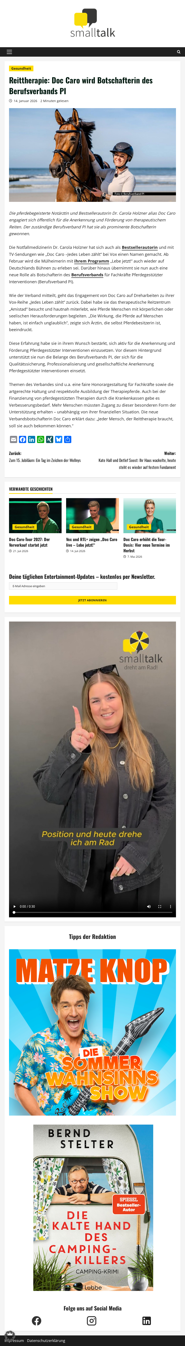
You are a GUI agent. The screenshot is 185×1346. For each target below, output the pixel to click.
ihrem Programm (91, 261)
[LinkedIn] (146, 1320)
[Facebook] (36, 1320)
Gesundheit (21, 68)
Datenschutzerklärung (46, 1340)
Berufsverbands (87, 274)
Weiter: (137, 460)
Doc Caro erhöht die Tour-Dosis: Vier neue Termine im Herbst (146, 544)
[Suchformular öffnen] (178, 52)
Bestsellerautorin (140, 247)
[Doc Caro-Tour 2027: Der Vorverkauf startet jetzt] (35, 515)
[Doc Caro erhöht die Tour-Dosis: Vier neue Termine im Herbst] (149, 515)
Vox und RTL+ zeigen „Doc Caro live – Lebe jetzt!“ (91, 542)
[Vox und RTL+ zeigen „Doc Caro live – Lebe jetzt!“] (92, 515)
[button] (9, 52)
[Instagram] (91, 1320)
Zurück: (45, 456)
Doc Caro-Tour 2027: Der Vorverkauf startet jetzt (29, 542)
